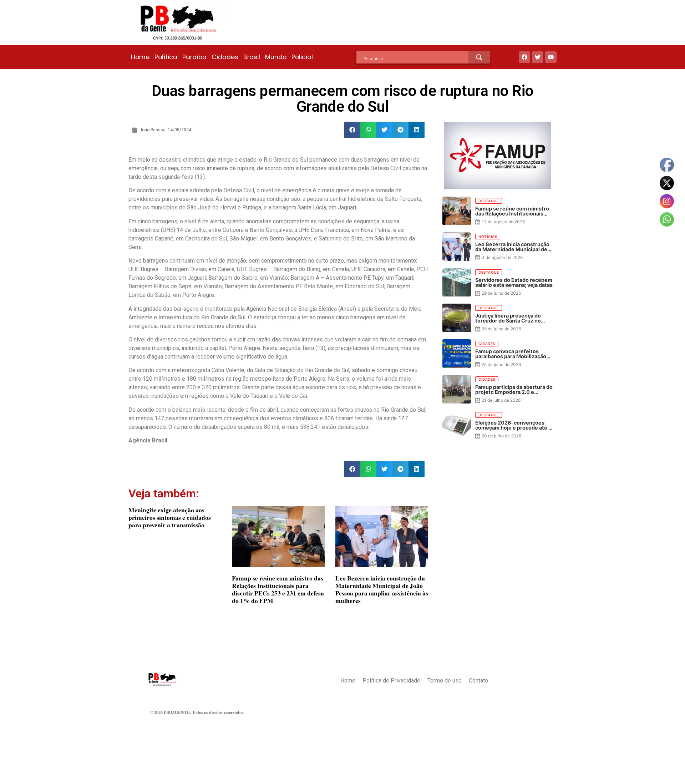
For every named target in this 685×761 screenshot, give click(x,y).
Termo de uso (444, 680)
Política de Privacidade (391, 680)
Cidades (225, 57)
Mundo (275, 57)
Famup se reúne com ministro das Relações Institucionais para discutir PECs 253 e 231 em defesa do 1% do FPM (278, 589)
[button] (352, 130)
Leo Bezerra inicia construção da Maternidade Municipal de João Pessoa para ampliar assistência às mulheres (381, 589)
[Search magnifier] (479, 57)
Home (140, 57)
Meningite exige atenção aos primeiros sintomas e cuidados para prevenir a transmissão (169, 517)
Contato (478, 680)
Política (165, 57)
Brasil (251, 57)
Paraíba (194, 57)
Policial (302, 57)
